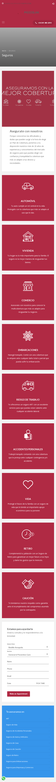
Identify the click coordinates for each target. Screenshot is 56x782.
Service (9, 651)
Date (9, 683)
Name (9, 661)
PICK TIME (40, 683)
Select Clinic (11, 644)
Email (9, 676)
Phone (9, 669)
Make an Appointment (18, 694)
